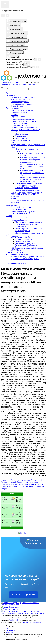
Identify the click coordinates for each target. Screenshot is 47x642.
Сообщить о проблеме (23, 595)
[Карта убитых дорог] (10, 607)
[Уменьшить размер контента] (35, 59)
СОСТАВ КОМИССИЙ (20, 213)
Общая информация (23, 239)
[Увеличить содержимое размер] (39, 59)
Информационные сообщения (23, 97)
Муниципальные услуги (16, 263)
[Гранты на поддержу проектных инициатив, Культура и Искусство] (23, 605)
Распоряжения (21, 136)
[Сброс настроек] (3, 15)
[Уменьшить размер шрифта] (25, 62)
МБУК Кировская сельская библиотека (27, 248)
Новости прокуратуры (20, 102)
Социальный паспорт (19, 125)
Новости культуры (23, 241)
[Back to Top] (2, 491)
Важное (9, 216)
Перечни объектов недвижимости (29, 233)
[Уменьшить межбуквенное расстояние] (33, 67)
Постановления (21, 134)
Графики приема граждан (21, 104)
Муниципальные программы (22, 119)
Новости (9, 632)
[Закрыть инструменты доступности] (7, 15)
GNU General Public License (32, 622)
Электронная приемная (20, 100)
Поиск (3, 89)
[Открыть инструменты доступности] (5, 4)
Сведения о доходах (19, 112)
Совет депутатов (13, 205)
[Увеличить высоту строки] (28, 64)
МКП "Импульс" (17, 250)
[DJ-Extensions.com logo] (23, 80)
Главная (9, 93)
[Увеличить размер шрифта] (28, 62)
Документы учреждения (25, 244)
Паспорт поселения (19, 123)
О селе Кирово (17, 106)
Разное (13, 198)
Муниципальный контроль (17, 254)
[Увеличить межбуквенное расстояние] (37, 67)
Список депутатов (18, 209)
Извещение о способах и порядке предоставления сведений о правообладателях (29, 224)
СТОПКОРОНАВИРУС (16, 252)
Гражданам (10, 95)
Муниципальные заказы (20, 140)
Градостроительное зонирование (24, 127)
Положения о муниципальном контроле (27, 261)
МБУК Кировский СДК (20, 237)
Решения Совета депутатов (22, 207)
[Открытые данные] (9, 609)
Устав (17, 132)
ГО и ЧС (14, 115)
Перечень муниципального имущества (27, 192)
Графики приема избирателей (23, 211)
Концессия (15, 143)
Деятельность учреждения (26, 246)
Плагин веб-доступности (11, 82)
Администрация (12, 108)
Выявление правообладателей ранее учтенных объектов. (25, 219)
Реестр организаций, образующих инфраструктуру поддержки (29, 184)
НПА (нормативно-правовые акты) (25, 130)
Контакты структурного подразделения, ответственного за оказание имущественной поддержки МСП (31, 164)
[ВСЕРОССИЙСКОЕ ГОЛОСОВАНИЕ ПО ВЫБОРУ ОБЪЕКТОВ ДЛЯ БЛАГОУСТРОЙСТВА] (23, 613)
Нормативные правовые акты (32, 158)
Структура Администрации (22, 110)
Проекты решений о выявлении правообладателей (28, 230)
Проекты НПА (21, 138)
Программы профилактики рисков (25, 259)
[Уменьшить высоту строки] (25, 64)
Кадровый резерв (18, 117)
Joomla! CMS (13, 620)
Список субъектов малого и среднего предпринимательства (28, 189)
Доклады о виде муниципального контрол (28, 256)
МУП (8, 235)
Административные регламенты (24, 121)
